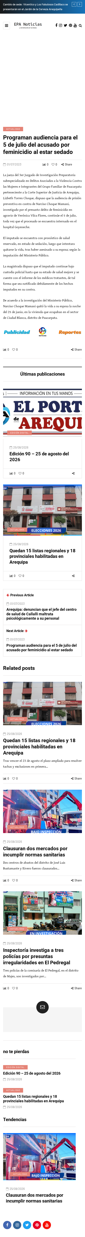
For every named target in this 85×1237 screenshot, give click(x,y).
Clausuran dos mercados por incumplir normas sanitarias (35, 852)
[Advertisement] (42, 74)
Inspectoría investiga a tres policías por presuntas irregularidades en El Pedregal (36, 956)
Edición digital (19, 432)
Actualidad (13, 129)
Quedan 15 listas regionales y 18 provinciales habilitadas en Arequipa (42, 556)
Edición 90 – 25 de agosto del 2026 (31, 1073)
